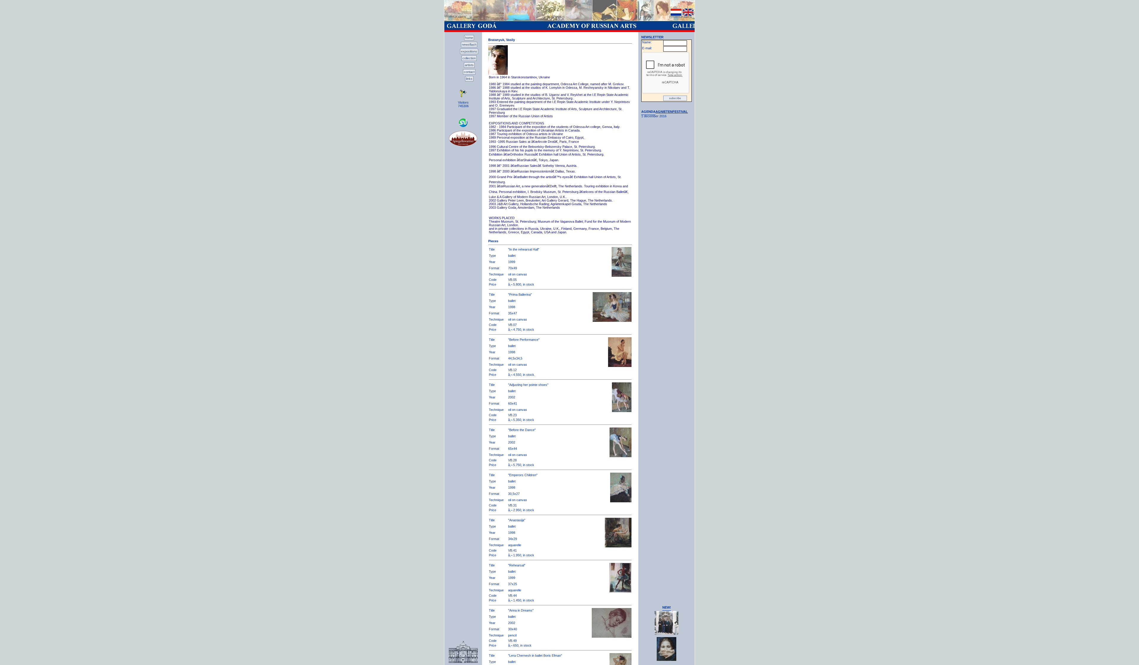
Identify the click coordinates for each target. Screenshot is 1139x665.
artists (469, 65)
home (469, 37)
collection (469, 58)
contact (469, 72)
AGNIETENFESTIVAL (672, 111)
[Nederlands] (676, 15)
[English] (688, 15)
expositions (469, 51)
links (469, 78)
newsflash (469, 44)
